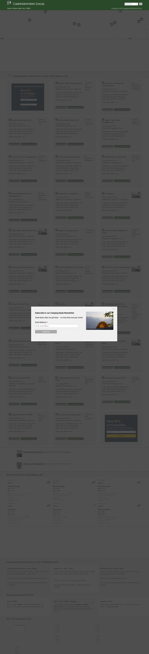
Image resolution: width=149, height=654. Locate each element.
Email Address (41, 322)
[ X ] (113, 309)
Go (141, 4)
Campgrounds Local (29, 3)
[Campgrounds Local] (10, 3)
